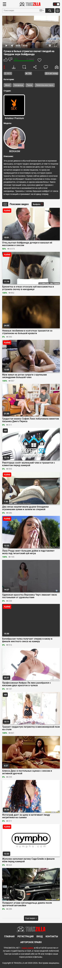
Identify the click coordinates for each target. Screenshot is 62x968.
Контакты (52, 936)
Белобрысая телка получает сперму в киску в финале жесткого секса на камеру (27, 640)
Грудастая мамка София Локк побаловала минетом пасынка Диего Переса (30, 420)
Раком (29, 85)
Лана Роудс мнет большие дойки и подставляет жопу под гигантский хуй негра (28, 552)
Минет (7, 85)
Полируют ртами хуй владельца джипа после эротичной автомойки (27, 904)
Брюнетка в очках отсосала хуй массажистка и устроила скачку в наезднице (28, 288)
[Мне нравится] (5, 60)
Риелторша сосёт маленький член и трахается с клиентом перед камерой (28, 464)
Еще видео (30, 918)
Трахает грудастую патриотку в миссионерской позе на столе (31, 728)
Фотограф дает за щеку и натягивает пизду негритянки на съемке (26, 816)
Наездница (18, 85)
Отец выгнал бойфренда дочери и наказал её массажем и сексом (27, 244)
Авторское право (31, 942)
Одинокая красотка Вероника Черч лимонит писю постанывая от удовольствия (29, 596)
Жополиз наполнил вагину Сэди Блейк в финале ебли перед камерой (28, 860)
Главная (9, 936)
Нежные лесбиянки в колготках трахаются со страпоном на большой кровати (27, 332)
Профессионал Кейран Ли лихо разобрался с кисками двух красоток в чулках (26, 684)
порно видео (28, 948)
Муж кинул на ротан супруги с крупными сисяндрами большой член (24, 376)
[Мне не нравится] (10, 60)
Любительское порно (44, 85)
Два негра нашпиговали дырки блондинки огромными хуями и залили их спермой (25, 508)
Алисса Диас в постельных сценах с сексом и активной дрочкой (27, 772)
